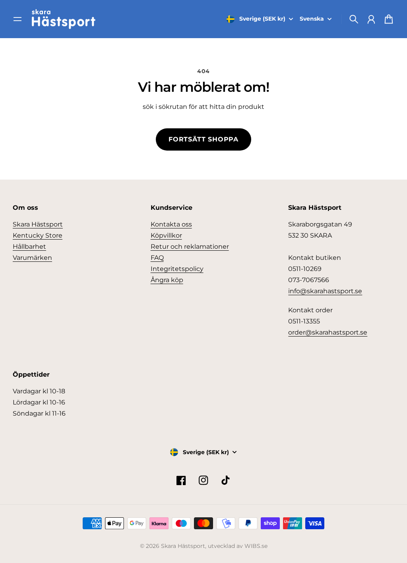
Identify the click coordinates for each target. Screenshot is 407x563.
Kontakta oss (171, 224)
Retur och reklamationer (190, 246)
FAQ (157, 257)
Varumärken (32, 257)
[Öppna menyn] (17, 19)
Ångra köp (167, 280)
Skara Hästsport (38, 224)
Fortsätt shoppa (203, 139)
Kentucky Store (37, 235)
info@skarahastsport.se (325, 291)
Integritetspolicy (177, 269)
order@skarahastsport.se (327, 332)
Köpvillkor (166, 235)
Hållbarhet (29, 246)
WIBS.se (255, 545)
